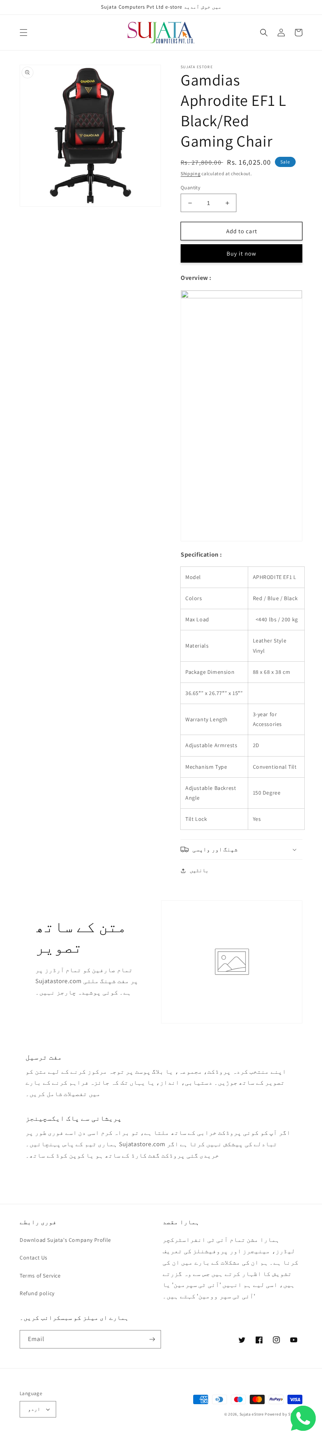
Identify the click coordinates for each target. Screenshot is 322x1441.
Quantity (190, 187)
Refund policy (37, 1293)
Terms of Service (40, 1275)
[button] (23, 32)
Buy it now (241, 253)
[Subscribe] (152, 1339)
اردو (34, 1409)
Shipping (191, 173)
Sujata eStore (252, 1414)
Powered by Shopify (283, 1414)
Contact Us (34, 1257)
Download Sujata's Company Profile (65, 1239)
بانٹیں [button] (199, 870)
